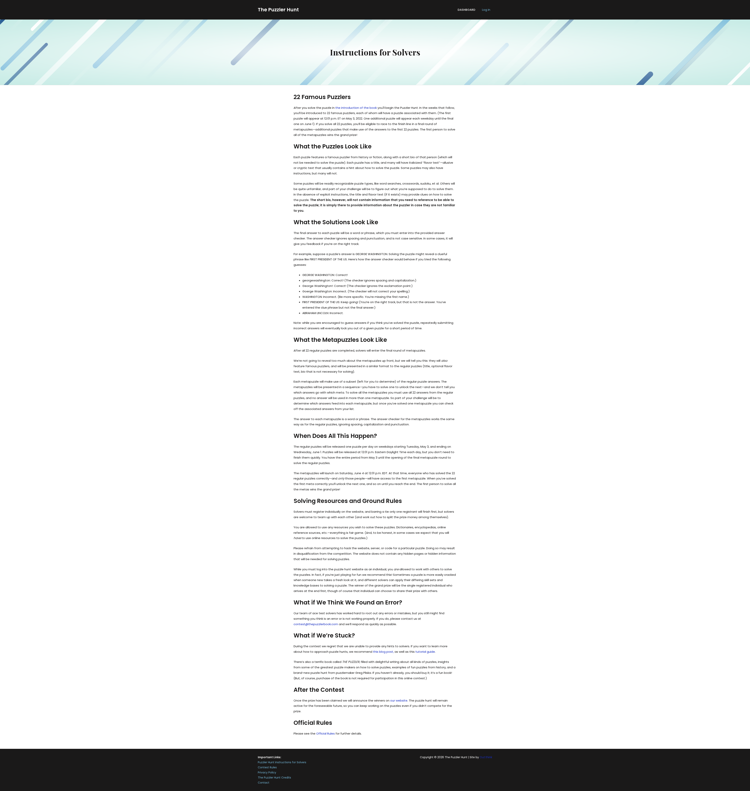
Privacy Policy (267, 772)
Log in (486, 10)
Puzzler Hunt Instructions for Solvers (282, 762)
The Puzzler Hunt (278, 9)
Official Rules (325, 733)
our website (398, 700)
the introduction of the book (356, 108)
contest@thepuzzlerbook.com (316, 624)
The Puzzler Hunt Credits (274, 777)
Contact (263, 783)
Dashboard (466, 10)
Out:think (486, 757)
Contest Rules (267, 767)
